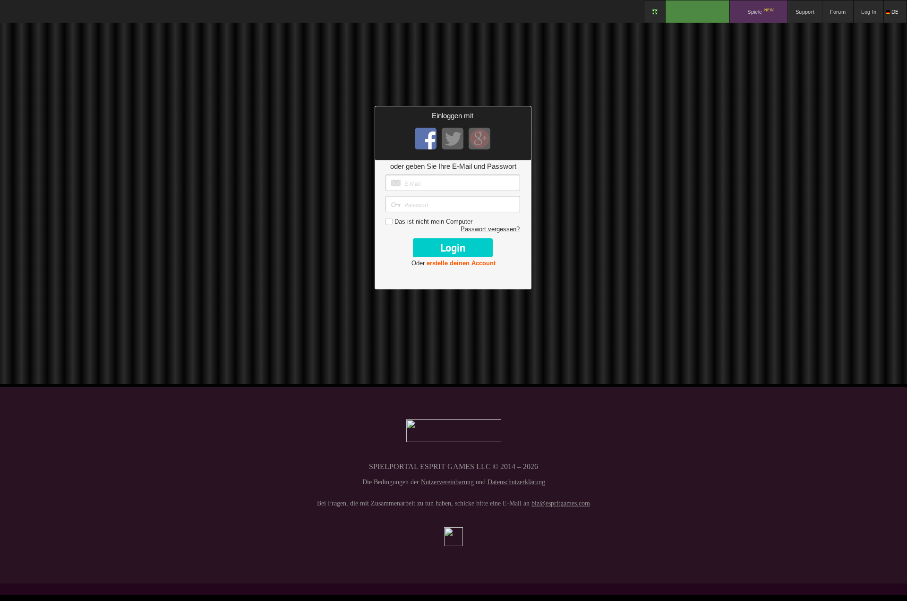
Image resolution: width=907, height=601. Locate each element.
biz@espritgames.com (560, 503)
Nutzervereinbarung (447, 482)
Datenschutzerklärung (516, 482)
